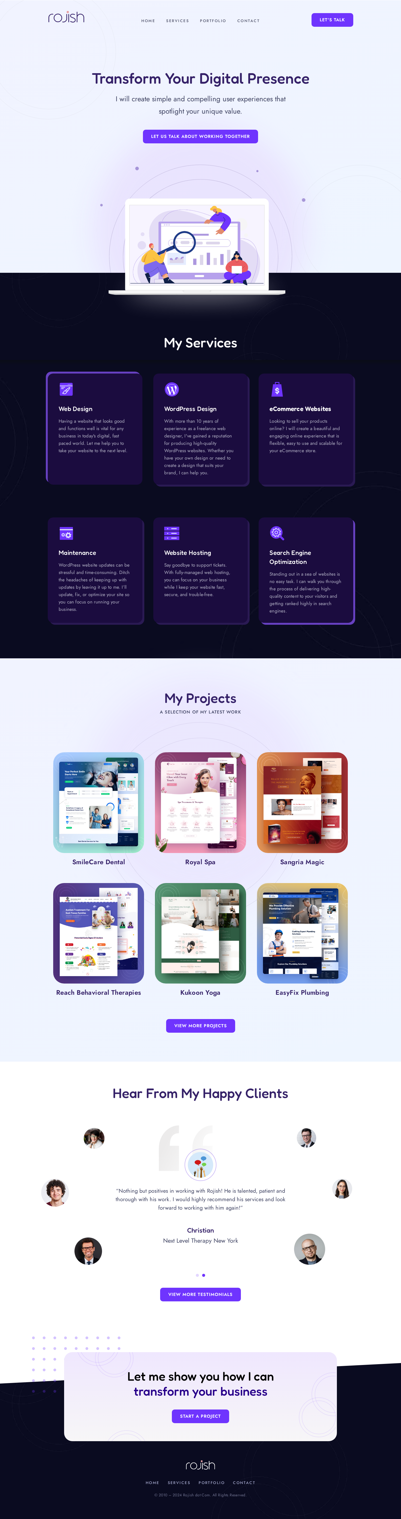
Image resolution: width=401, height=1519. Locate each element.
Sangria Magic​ (302, 862)
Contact (248, 20)
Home (148, 20)
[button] (197, 1275)
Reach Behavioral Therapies (98, 992)
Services (177, 20)
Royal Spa (200, 862)
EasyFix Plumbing (302, 992)
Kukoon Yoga (200, 992)
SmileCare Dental (98, 862)
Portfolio (213, 20)
